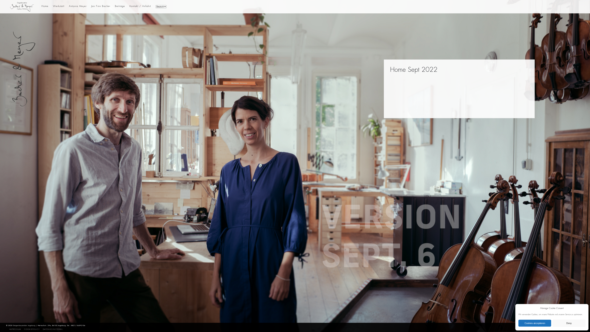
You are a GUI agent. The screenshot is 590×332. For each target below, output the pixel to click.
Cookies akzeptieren (535, 323)
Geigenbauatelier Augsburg (24, 325)
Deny (569, 323)
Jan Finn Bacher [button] (100, 6)
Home (44, 6)
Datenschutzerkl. (53, 329)
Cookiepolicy (32, 329)
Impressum (15, 329)
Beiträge (120, 6)
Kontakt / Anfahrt (140, 6)
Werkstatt (58, 6)
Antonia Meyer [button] (78, 6)
